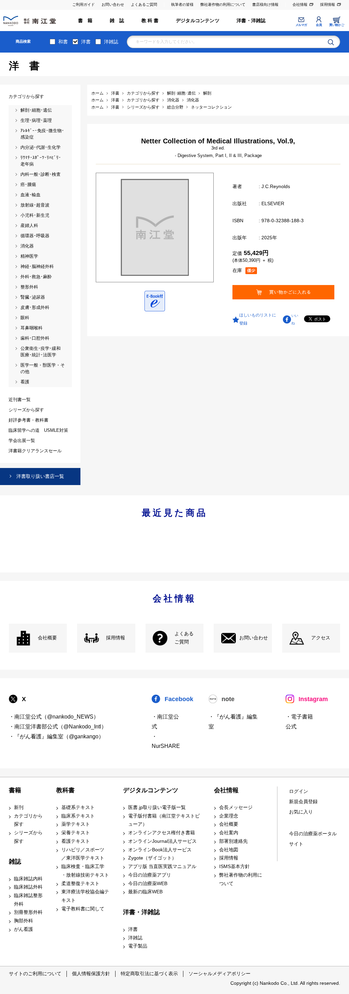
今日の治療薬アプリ (149, 875)
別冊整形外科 (28, 912)
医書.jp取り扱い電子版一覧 (157, 807)
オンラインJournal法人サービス (162, 841)
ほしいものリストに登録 (257, 319)
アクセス (320, 637)
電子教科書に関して (82, 908)
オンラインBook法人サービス (160, 849)
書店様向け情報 (265, 4)
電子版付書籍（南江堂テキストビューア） (164, 820)
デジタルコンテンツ (197, 20)
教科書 (65, 790)
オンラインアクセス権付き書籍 (161, 832)
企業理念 (228, 816)
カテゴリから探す (28, 820)
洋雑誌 (111, 41)
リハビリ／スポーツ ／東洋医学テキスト (82, 854)
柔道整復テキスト (80, 883)
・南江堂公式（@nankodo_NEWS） (54, 717)
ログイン (298, 791)
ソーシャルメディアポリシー (219, 973)
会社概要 (47, 637)
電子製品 (137, 946)
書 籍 (85, 20)
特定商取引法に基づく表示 (149, 973)
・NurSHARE (166, 741)
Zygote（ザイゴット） (152, 858)
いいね (294, 319)
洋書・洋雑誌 (251, 20)
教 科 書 (150, 20)
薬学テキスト (75, 824)
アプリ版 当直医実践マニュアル (162, 866)
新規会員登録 (303, 801)
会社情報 (299, 4)
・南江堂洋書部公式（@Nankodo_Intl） (58, 726)
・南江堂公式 (165, 721)
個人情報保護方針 (91, 973)
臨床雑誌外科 (28, 887)
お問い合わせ (113, 4)
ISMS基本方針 (234, 866)
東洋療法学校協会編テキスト (85, 896)
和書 (63, 41)
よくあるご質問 (144, 4)
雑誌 (15, 861)
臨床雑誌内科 (28, 878)
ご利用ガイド (83, 4)
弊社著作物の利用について (222, 4)
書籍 (15, 790)
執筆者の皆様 (182, 4)
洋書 (86, 41)
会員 (319, 25)
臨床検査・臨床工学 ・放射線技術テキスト (85, 871)
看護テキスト (75, 841)
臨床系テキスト (78, 816)
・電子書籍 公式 (299, 721)
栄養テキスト (75, 832)
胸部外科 (23, 920)
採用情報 (327, 4)
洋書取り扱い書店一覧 (40, 476)
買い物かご (336, 25)
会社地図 (228, 849)
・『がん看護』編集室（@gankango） (56, 736)
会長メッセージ (236, 807)
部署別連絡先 (233, 841)
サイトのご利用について (35, 973)
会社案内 (228, 832)
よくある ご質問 (184, 638)
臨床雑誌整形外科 (28, 900)
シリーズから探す (28, 837)
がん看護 (23, 929)
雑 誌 (117, 20)
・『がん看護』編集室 (233, 721)
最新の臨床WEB (145, 891)
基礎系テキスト (78, 807)
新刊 (19, 807)
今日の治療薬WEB (147, 883)
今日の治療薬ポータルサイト (313, 839)
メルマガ (301, 25)
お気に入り (301, 811)
